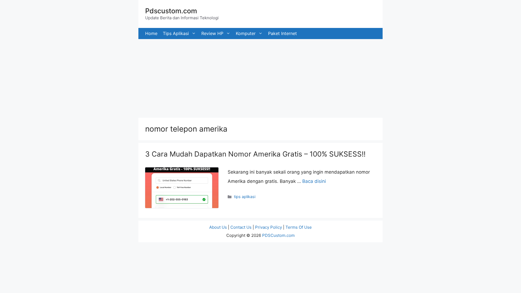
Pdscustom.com (171, 11)
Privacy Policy (268, 227)
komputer (246, 33)
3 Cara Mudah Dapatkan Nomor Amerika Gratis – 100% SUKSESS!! (255, 154)
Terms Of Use (298, 227)
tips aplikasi (176, 33)
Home (151, 33)
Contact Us (241, 227)
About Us (218, 227)
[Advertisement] (163, 77)
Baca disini (314, 181)
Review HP (212, 33)
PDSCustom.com (278, 235)
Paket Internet (282, 33)
